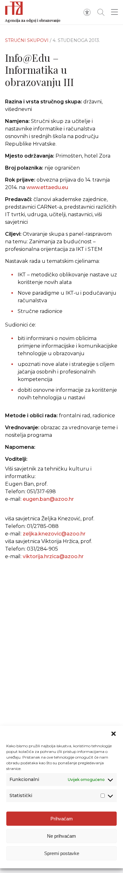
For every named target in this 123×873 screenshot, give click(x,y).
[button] (113, 734)
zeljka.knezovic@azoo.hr (54, 534)
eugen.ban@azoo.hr (48, 499)
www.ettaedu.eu (47, 187)
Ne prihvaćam (61, 836)
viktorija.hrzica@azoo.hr (53, 556)
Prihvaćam (61, 818)
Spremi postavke (61, 853)
